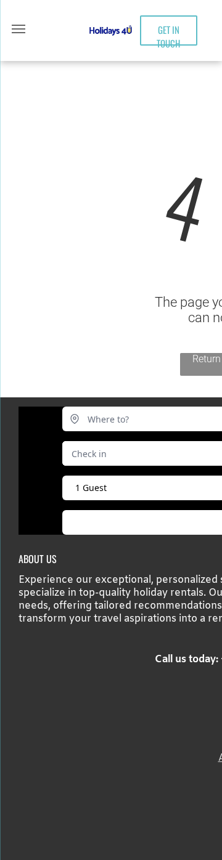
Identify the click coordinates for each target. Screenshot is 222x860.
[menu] (18, 29)
